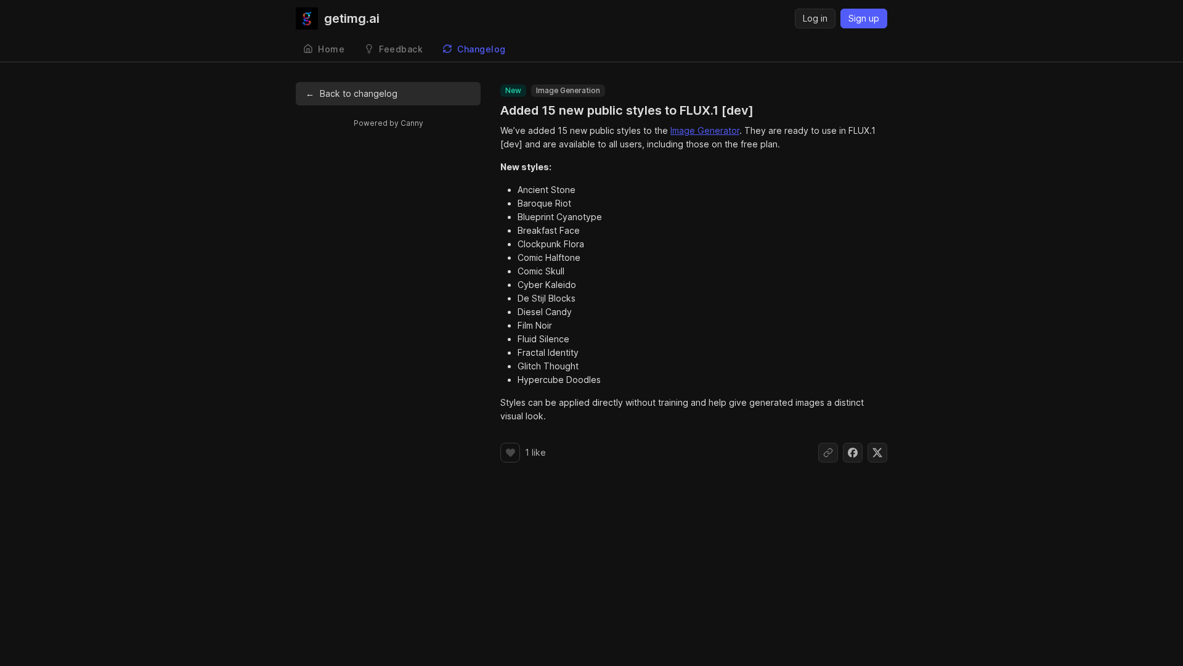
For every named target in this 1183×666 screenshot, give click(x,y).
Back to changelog (351, 93)
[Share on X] (877, 452)
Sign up (863, 18)
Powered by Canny (388, 123)
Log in (815, 18)
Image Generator (704, 130)
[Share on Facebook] (853, 452)
